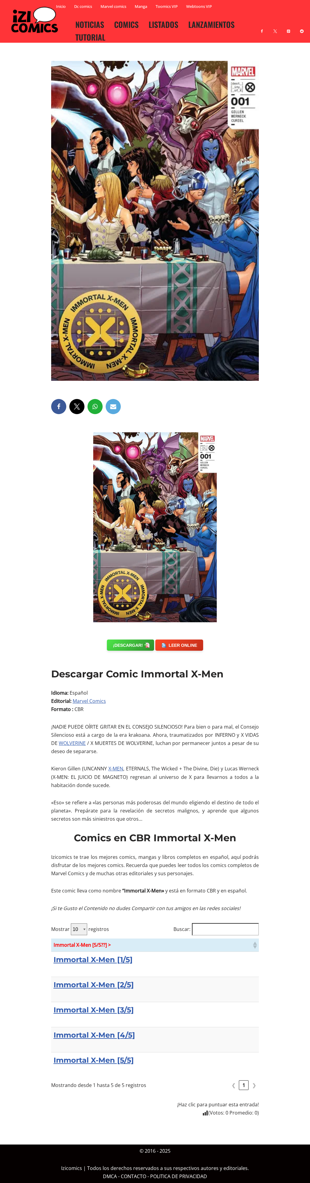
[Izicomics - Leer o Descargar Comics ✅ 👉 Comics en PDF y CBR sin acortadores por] (36, 20)
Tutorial (90, 37)
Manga (141, 6)
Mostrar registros (80, 929)
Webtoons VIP (199, 6)
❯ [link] (254, 1085)
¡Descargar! (128, 645)
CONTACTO (133, 1176)
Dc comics (83, 6)
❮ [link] (234, 1085)
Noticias (89, 24)
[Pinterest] (288, 27)
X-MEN (115, 768)
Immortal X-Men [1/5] (93, 959)
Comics (126, 24)
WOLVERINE (72, 743)
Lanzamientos (211, 24)
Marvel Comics (89, 701)
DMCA (110, 1176)
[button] (254, 945)
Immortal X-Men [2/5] (94, 984)
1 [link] (243, 1085)
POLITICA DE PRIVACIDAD (178, 1176)
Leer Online (183, 645)
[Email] (113, 406)
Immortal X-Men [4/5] (94, 1035)
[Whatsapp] (95, 406)
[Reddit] (301, 27)
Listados (163, 24)
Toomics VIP (167, 6)
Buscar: (181, 929)
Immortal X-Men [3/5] (94, 1009)
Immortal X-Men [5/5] (94, 1060)
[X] (275, 27)
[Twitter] (76, 406)
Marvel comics (113, 6)
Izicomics (71, 1168)
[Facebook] (261, 27)
